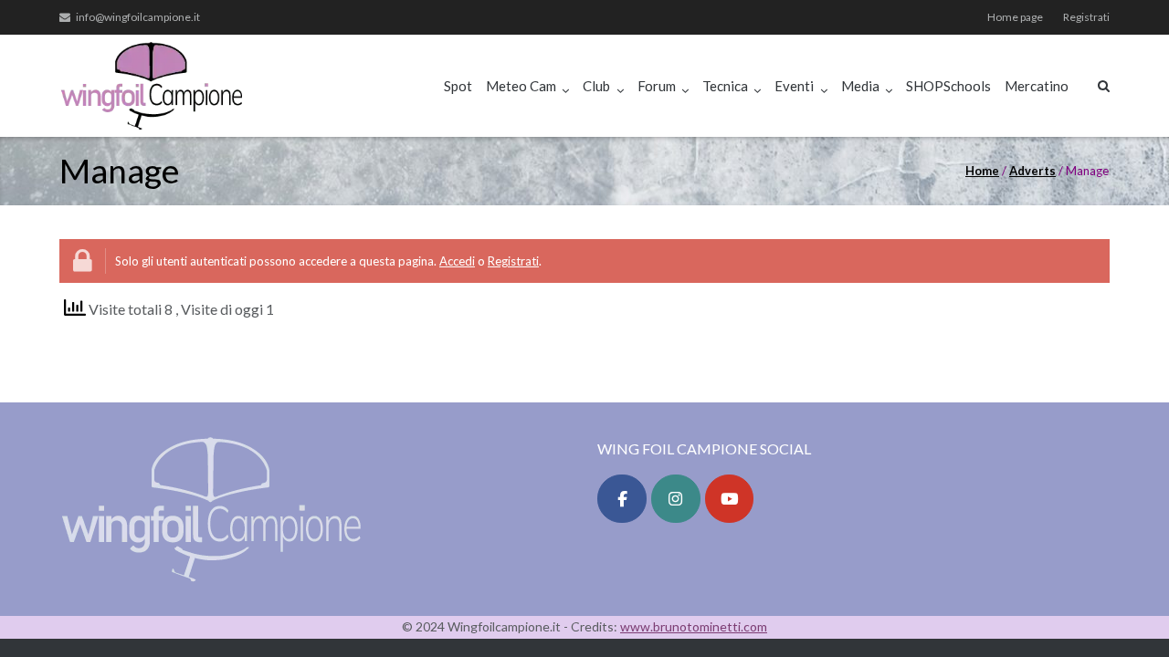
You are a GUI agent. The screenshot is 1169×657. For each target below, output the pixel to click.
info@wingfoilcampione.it (138, 17)
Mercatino (1037, 86)
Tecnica (725, 86)
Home (982, 170)
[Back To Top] (1123, 613)
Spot (458, 86)
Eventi (794, 86)
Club (596, 86)
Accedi (457, 261)
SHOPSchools (948, 86)
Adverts (1032, 170)
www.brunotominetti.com (693, 626)
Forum (656, 86)
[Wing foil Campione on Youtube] (729, 499)
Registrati (1086, 17)
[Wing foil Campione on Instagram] (675, 499)
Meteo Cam (521, 86)
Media (860, 86)
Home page (1015, 17)
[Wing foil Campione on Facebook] (622, 499)
